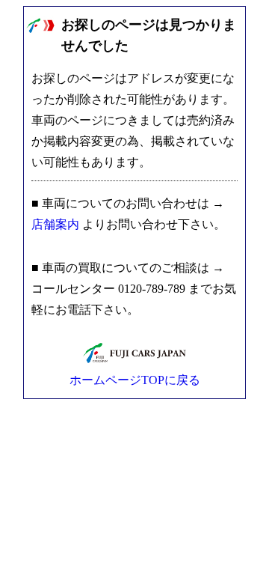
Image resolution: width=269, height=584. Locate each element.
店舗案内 (55, 224)
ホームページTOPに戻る (134, 380)
